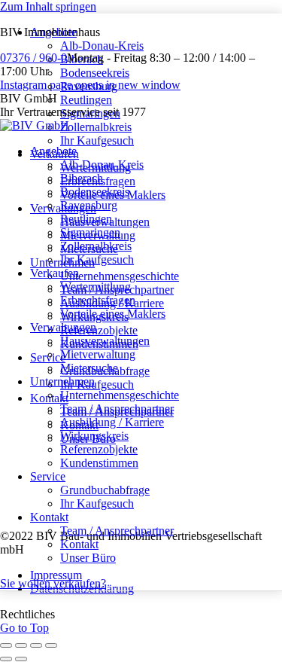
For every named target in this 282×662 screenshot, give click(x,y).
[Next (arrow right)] (21, 659)
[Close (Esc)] (6, 645)
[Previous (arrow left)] (6, 659)
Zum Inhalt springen (48, 6)
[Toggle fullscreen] (36, 645)
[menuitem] (53, 151)
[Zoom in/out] (51, 645)
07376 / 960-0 (33, 57)
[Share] (21, 645)
